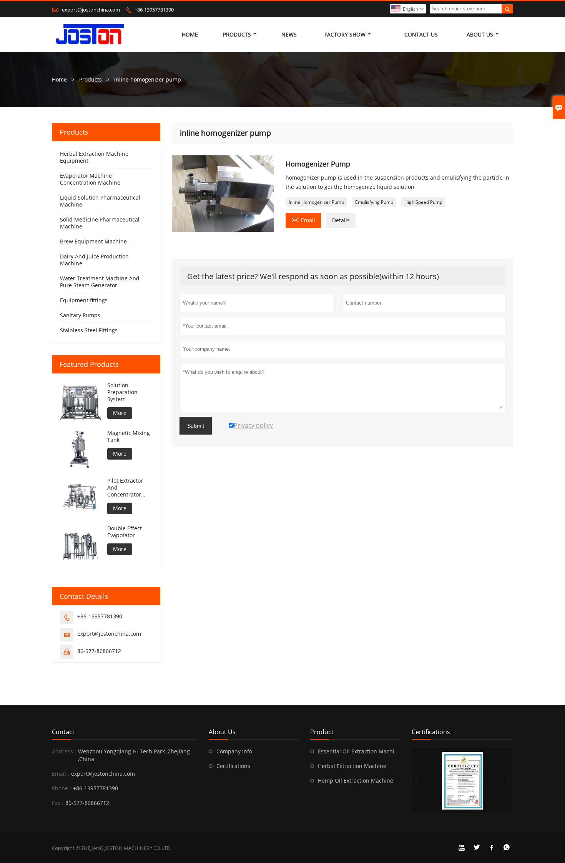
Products (237, 34)
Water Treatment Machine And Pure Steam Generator (100, 282)
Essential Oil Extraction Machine (359, 751)
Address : (64, 751)
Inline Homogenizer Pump (316, 202)
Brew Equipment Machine (93, 241)
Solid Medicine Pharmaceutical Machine (100, 223)
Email (303, 219)
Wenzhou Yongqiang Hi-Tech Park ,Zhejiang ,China (134, 755)
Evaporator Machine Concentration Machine (90, 179)
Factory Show (345, 34)
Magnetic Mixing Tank (128, 436)
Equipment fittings (84, 300)
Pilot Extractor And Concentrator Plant (125, 487)
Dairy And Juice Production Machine (94, 260)
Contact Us (421, 34)
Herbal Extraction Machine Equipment (94, 157)
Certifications (233, 766)
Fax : (57, 802)
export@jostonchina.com (91, 9)
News (289, 34)
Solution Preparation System (122, 392)
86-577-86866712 (99, 651)
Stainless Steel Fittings (89, 330)
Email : (60, 773)
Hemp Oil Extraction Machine (355, 780)
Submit (195, 426)
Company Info (234, 751)
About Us (480, 34)
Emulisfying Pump (374, 202)
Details (341, 220)
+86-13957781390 (154, 9)
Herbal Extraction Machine (352, 766)
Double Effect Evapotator (124, 532)
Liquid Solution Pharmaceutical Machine (100, 201)
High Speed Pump (423, 202)
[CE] (462, 781)
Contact (63, 732)
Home (190, 34)
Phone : (61, 788)
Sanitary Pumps (80, 315)
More (119, 413)
